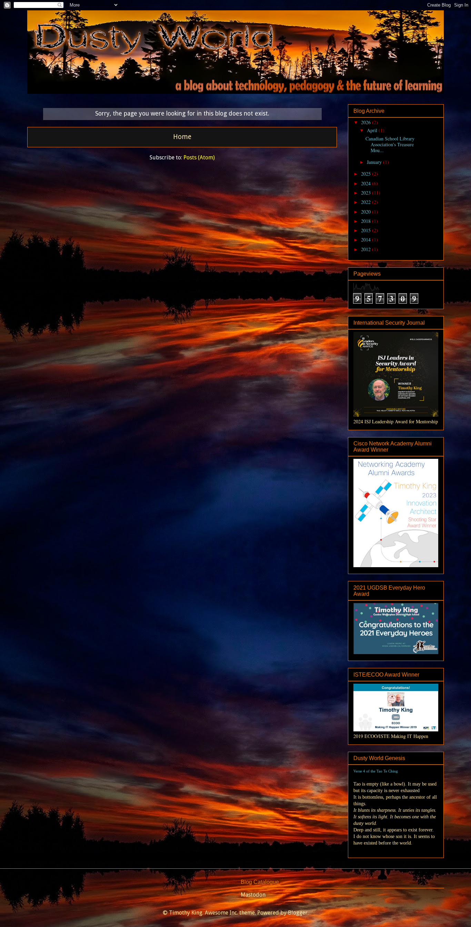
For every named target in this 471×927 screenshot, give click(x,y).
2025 (366, 173)
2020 (366, 211)
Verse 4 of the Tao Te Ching (375, 771)
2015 (366, 230)
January (375, 162)
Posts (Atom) (199, 157)
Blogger (298, 912)
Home (182, 137)
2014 (366, 239)
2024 (366, 183)
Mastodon (253, 894)
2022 (366, 202)
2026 (366, 122)
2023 (366, 192)
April (373, 130)
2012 (366, 249)
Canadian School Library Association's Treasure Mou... (389, 144)
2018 (366, 221)
